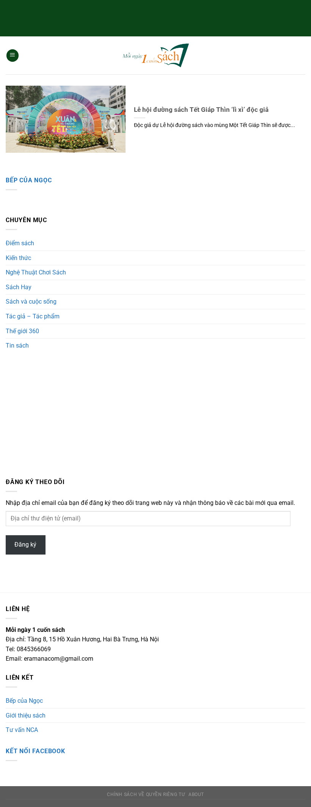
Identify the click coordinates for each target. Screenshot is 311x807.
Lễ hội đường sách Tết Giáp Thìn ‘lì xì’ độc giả (201, 109)
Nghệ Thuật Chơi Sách (36, 272)
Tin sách (17, 345)
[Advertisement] (155, 17)
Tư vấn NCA (22, 729)
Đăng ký (25, 544)
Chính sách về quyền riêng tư (146, 794)
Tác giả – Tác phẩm (33, 316)
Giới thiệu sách (26, 715)
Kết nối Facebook (35, 751)
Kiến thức (18, 258)
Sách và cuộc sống (31, 301)
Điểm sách (20, 243)
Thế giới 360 (22, 331)
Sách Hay (18, 287)
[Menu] (12, 55)
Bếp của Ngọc (29, 180)
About (196, 794)
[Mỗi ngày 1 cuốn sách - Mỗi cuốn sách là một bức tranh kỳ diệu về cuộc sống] (155, 55)
